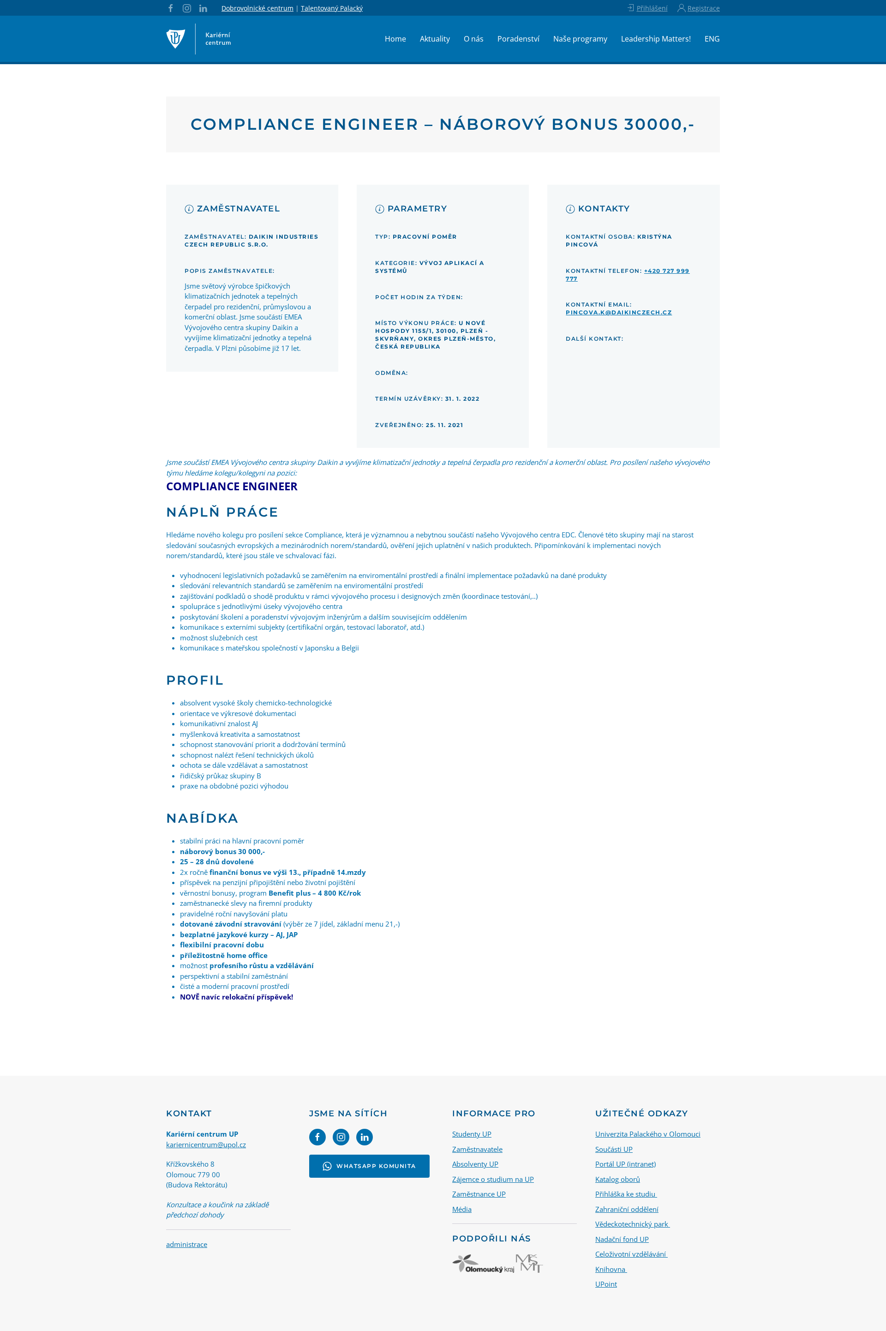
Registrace (704, 8)
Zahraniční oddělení (627, 1209)
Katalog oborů (617, 1179)
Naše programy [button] (580, 39)
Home (395, 39)
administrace (186, 1244)
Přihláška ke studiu (626, 1194)
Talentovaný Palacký (332, 8)
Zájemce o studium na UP (493, 1179)
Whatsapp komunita (376, 1165)
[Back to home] (198, 39)
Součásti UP (614, 1149)
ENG (712, 39)
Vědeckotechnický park (632, 1224)
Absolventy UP (475, 1163)
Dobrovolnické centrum (257, 8)
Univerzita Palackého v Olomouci (647, 1133)
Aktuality (435, 39)
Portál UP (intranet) (625, 1163)
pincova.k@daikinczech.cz (619, 312)
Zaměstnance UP (479, 1194)
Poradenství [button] (518, 39)
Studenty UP (471, 1133)
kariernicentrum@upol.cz (206, 1144)
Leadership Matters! (656, 39)
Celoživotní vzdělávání (631, 1254)
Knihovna (611, 1269)
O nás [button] (474, 39)
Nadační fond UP (622, 1239)
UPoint (606, 1284)
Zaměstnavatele (477, 1149)
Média (462, 1209)
